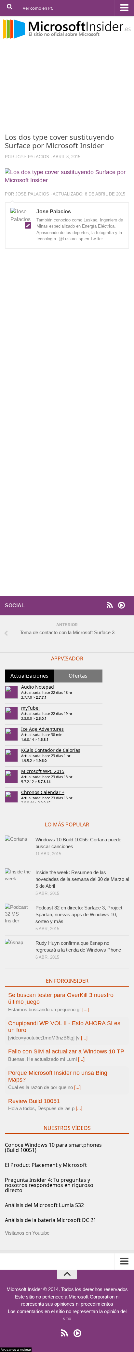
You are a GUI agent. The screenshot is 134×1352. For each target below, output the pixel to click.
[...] (85, 1009)
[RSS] (110, 605)
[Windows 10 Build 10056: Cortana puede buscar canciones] (18, 848)
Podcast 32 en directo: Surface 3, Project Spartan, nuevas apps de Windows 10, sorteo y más (78, 914)
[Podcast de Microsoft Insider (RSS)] (121, 605)
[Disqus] (67, 343)
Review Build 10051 (34, 1101)
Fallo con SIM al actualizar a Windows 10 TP (66, 1051)
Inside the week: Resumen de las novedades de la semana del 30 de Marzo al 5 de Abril (82, 879)
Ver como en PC (38, 8)
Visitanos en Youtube (27, 1233)
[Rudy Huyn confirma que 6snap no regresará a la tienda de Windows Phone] (18, 952)
